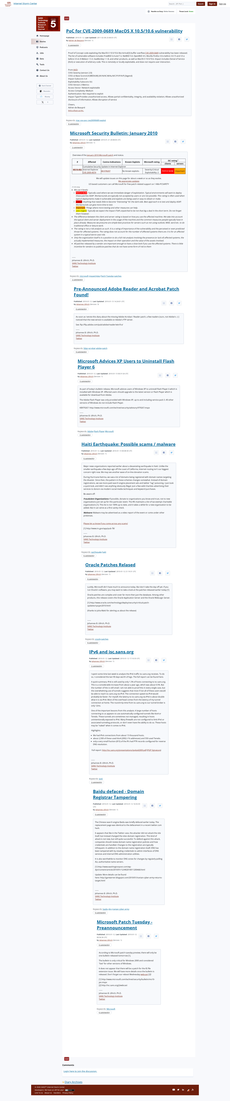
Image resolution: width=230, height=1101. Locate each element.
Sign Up (222, 4)
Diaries (43, 41)
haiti (104, 552)
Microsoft (109, 431)
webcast (144, 974)
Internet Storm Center (25, 3)
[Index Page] (7, 3)
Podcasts (44, 47)
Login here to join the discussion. (80, 1071)
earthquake (96, 552)
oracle (98, 639)
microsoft (84, 276)
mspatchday (94, 276)
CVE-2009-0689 (151, 53)
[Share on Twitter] (187, 39)
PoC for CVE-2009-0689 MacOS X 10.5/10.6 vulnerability (124, 31)
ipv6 (101, 778)
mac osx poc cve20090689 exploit (91, 120)
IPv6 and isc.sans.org (111, 652)
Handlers (57, 1093)
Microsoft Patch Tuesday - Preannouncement (124, 925)
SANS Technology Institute (84, 263)
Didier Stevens (169, 11)
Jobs (42, 53)
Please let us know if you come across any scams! (105, 523)
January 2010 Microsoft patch (100, 155)
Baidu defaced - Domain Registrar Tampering (118, 794)
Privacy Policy (68, 1093)
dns (110, 909)
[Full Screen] (171, 39)
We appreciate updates (128, 181)
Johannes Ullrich (79, 143)
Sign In (212, 4)
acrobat (91, 348)
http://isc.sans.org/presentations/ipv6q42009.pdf (124, 750)
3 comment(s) (85, 381)
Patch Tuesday (107, 276)
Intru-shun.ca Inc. (76, 110)
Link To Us (39, 1093)
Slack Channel (46, 86)
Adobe (90, 431)
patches (117, 276)
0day (86, 348)
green (191, 11)
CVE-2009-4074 (89, 172)
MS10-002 (77, 169)
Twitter (75, 266)
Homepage (44, 35)
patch (104, 348)
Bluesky (47, 97)
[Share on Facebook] (179, 39)
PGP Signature (154, 750)
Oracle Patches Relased (110, 565)
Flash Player (99, 431)
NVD (75, 69)
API (56, 1090)
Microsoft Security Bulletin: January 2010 (114, 133)
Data (42, 58)
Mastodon (46, 91)
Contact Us (44, 70)
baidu (105, 909)
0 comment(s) (73, 45)
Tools (42, 64)
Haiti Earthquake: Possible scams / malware (128, 444)
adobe (99, 348)
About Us (44, 76)
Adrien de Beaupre (76, 40)
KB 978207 (105, 171)
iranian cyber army (120, 909)
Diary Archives (73, 1082)
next (66, 18)
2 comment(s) (77, 147)
